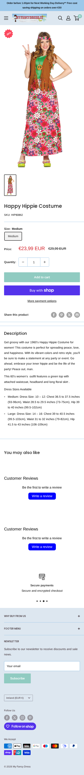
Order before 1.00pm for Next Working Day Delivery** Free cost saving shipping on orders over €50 (42, 5)
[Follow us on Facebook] (7, 718)
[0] (76, 18)
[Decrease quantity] (23, 262)
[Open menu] (6, 18)
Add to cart (42, 277)
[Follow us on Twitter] (15, 718)
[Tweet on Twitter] (69, 315)
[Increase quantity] (44, 262)
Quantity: (10, 262)
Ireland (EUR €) (15, 697)
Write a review (42, 496)
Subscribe (17, 678)
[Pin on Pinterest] (61, 315)
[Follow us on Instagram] (22, 718)
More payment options (42, 301)
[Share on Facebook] (54, 315)
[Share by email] (77, 315)
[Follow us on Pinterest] (30, 718)
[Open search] (60, 18)
